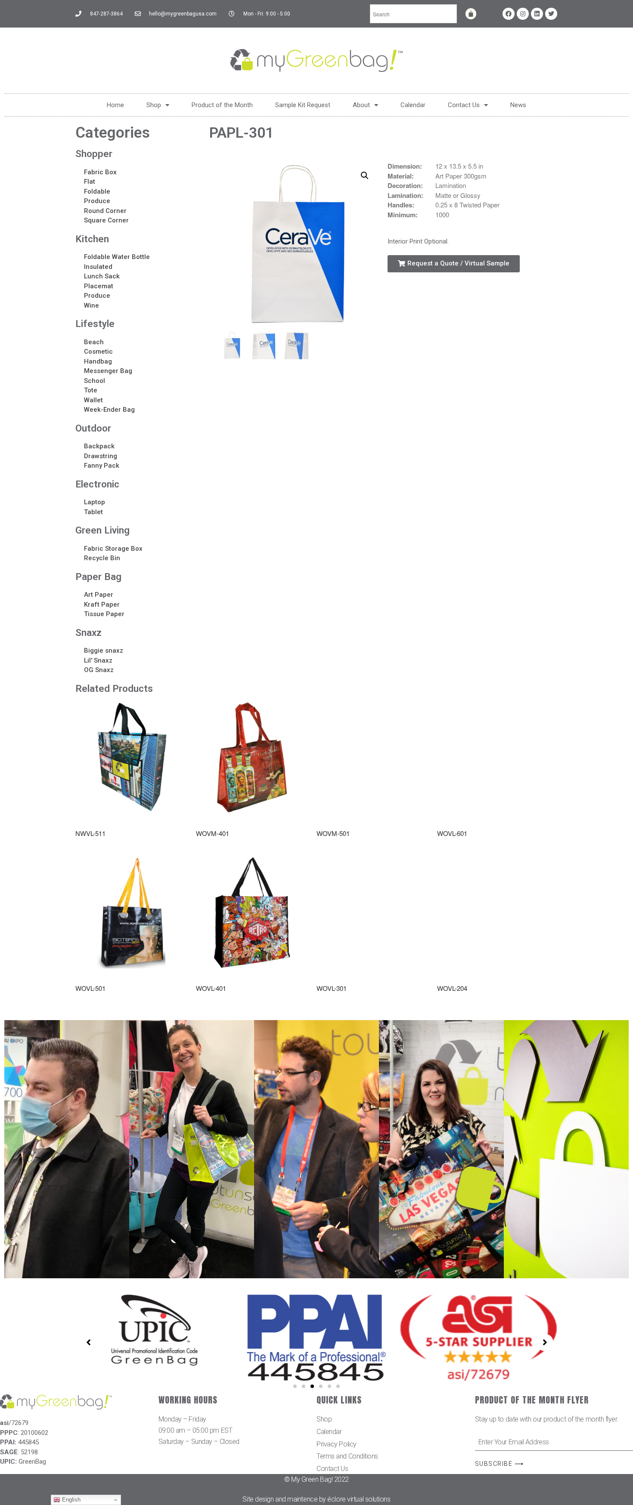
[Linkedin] (537, 14)
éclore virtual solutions (358, 1499)
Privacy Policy (336, 1444)
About (361, 105)
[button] (454, 263)
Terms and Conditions (347, 1456)
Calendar (412, 105)
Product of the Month (222, 105)
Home (115, 105)
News (518, 105)
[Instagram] (523, 14)
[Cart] (470, 13)
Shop (153, 105)
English (70, 1499)
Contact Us (464, 105)
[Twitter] (551, 14)
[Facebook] (509, 14)
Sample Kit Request (302, 105)
